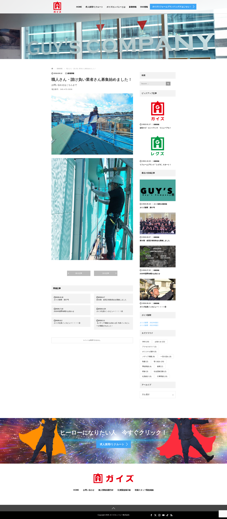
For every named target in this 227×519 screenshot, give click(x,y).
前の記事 (78, 273)
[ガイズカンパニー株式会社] (57, 7)
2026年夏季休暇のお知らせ (64, 311)
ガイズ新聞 (157, 204)
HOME (79, 7)
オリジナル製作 (149, 351)
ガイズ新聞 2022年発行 (149, 323)
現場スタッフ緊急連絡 (144, 490)
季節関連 (146, 366)
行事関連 (162, 376)
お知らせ (160, 342)
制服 (145, 361)
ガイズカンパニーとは (116, 7)
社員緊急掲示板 (124, 490)
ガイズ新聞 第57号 (61, 300)
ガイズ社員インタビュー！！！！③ (67, 323)
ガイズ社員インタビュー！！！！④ (109, 311)
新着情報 (133, 7)
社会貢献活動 (160, 371)
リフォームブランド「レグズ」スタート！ (155, 165)
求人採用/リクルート (94, 7)
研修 (145, 371)
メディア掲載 (148, 356)
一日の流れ (165, 356)
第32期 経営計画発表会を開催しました (111, 300)
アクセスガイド (149, 347)
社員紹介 (146, 376)
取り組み (159, 361)
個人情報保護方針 (106, 490)
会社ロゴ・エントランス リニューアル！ (155, 128)
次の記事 (105, 273)
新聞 (160, 366)
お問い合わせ (88, 490)
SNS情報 (144, 7)
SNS (145, 342)
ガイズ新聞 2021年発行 (149, 325)
